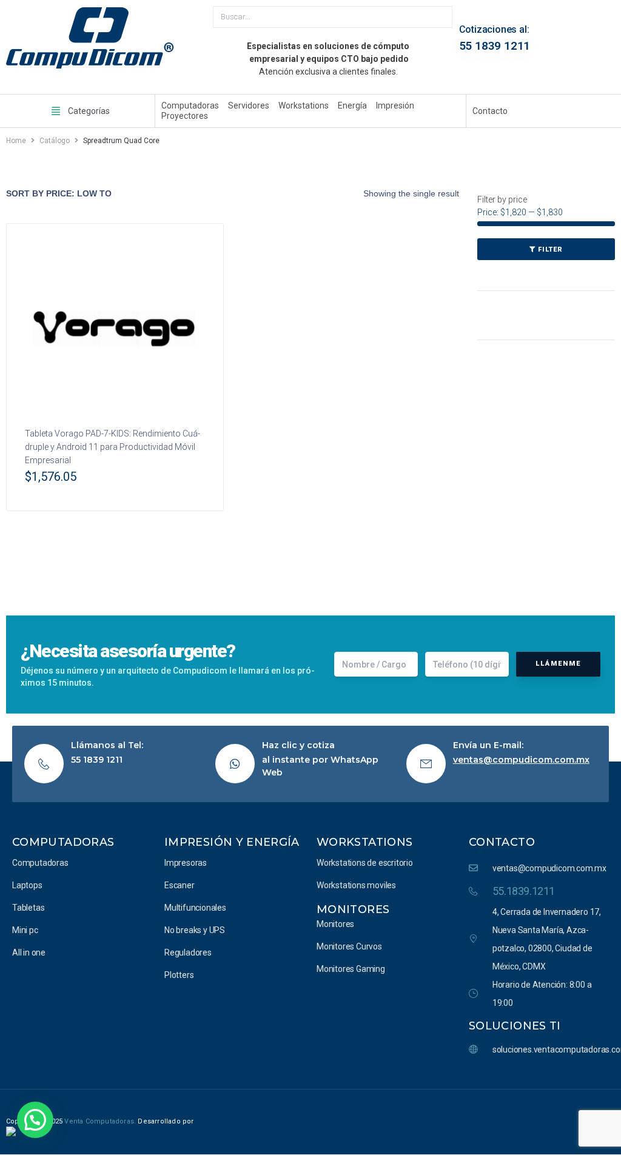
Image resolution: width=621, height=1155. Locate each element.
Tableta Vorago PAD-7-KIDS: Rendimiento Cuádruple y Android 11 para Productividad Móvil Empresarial (112, 447)
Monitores (353, 909)
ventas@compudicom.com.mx (521, 759)
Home (16, 140)
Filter (550, 249)
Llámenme (558, 664)
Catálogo (54, 140)
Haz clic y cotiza (298, 745)
